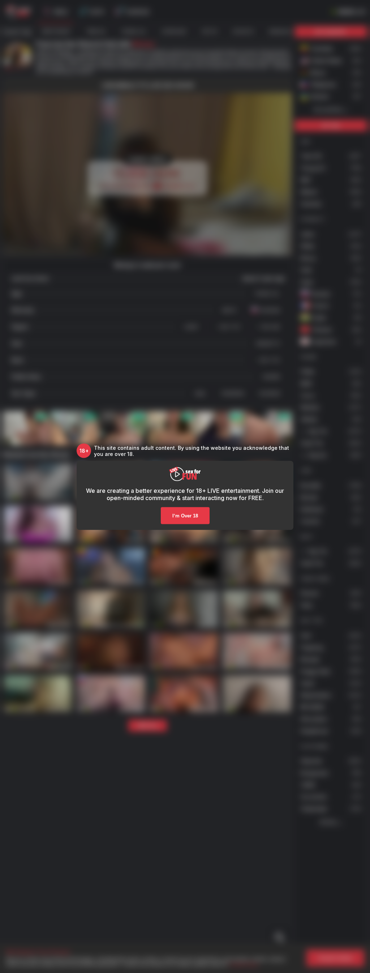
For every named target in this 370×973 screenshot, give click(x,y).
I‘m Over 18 (185, 515)
